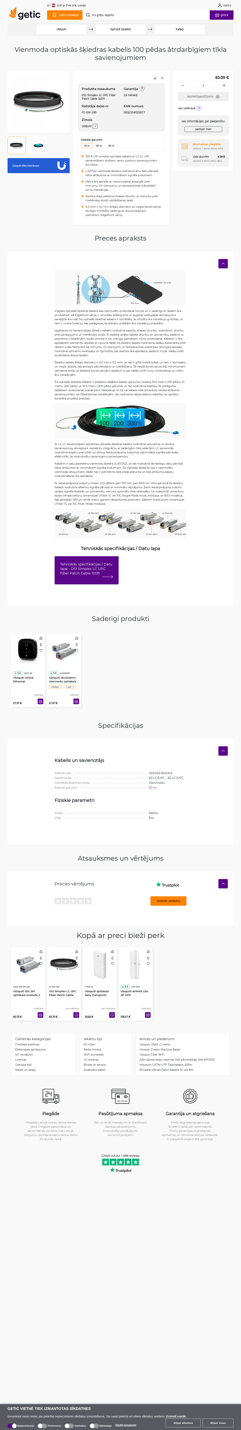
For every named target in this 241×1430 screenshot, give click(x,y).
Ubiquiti (61, 29)
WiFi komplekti (94, 1054)
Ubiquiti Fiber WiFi (152, 1054)
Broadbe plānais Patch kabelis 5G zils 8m (167, 1070)
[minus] (182, 85)
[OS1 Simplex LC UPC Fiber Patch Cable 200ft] (64, 963)
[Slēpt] (223, 263)
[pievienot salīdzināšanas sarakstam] (155, 78)
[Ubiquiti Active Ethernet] (28, 650)
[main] (26, 14)
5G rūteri (89, 1044)
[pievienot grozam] (40, 701)
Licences (21, 1059)
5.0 (19, 665)
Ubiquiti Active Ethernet (23, 672)
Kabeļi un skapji (25, 1070)
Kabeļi (180, 29)
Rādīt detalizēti (125, 1425)
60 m (99, 145)
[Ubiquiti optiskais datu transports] (100, 963)
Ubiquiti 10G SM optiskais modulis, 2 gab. (26, 987)
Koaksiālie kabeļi (94, 1070)
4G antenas (91, 1059)
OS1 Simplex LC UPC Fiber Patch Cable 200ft (62, 987)
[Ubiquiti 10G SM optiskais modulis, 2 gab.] (28, 963)
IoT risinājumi (24, 1054)
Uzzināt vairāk (176, 1416)
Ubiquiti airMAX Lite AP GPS (134, 985)
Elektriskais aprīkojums (30, 1049)
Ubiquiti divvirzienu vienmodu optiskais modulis (62, 673)
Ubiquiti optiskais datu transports (97, 985)
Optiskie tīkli (23, 1064)
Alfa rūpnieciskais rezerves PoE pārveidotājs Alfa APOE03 (177, 1059)
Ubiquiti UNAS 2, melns (155, 1044)
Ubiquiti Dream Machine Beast (160, 1049)
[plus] (224, 85)
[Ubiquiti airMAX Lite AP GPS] (135, 963)
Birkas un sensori (95, 1064)
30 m (87, 145)
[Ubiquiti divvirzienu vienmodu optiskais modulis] (64, 650)
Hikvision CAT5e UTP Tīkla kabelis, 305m (166, 1064)
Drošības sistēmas (27, 1044)
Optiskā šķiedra (120, 29)
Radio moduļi (92, 1049)
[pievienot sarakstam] (162, 78)
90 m (111, 145)
